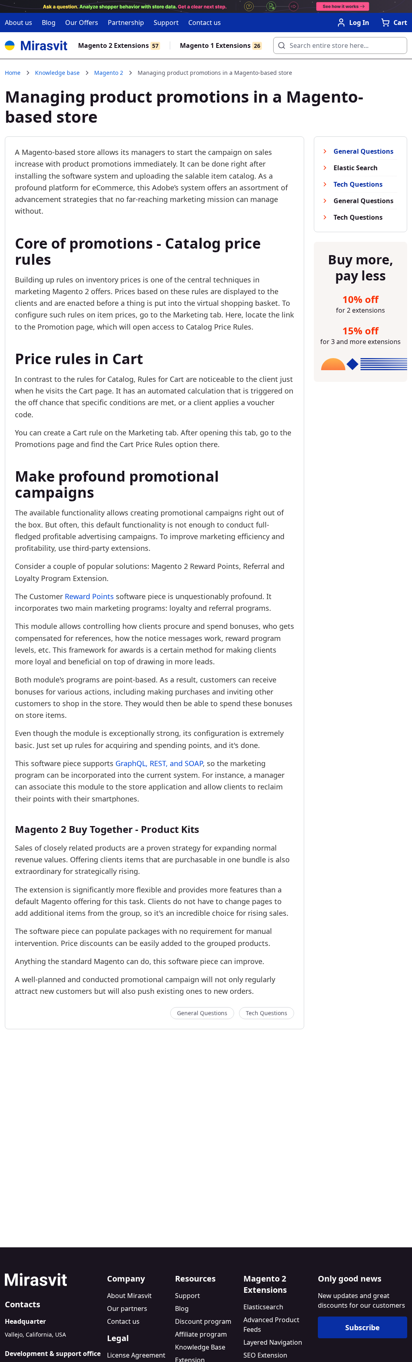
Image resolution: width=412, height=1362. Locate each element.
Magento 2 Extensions (118, 45)
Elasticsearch (263, 1306)
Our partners (127, 1308)
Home (13, 72)
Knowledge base (57, 72)
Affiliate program (201, 1334)
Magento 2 (108, 72)
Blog (49, 22)
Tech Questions (266, 1013)
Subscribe (362, 1327)
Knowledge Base (200, 1347)
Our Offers (81, 22)
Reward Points (89, 596)
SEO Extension (265, 1355)
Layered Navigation (272, 1342)
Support (166, 22)
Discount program (203, 1321)
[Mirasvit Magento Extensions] (36, 45)
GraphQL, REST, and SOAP (159, 763)
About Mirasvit (129, 1295)
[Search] (279, 43)
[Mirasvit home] (53, 1279)
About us (18, 22)
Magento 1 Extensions (220, 45)
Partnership (126, 22)
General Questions (202, 1013)
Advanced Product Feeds (271, 1324)
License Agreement (136, 1355)
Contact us (204, 22)
